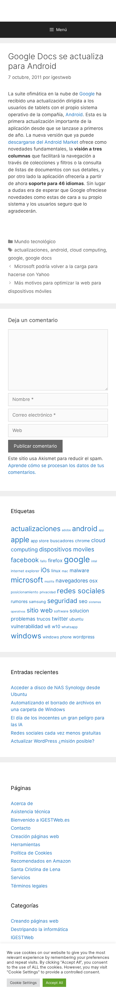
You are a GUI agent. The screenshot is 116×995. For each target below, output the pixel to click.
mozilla (49, 581)
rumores (19, 601)
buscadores (62, 540)
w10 (56, 626)
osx (93, 581)
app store (40, 540)
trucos (43, 619)
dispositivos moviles (66, 549)
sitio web (40, 610)
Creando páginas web (35, 921)
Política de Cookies (31, 853)
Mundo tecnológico (35, 241)
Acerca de (22, 803)
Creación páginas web (35, 836)
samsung (37, 601)
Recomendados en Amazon (41, 861)
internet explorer (25, 571)
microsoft (27, 579)
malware (79, 570)
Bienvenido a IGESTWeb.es (40, 820)
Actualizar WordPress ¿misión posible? (52, 741)
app (101, 530)
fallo (43, 561)
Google (87, 93)
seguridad (62, 601)
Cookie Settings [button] (23, 982)
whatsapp (70, 627)
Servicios (20, 877)
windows (26, 635)
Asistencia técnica (30, 811)
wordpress (83, 636)
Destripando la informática (39, 929)
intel (94, 561)
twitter (60, 618)
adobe (66, 530)
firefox (55, 560)
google (15, 258)
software (61, 611)
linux (55, 570)
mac (65, 571)
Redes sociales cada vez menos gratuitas (56, 733)
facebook (25, 560)
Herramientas (25, 844)
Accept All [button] (54, 982)
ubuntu (76, 619)
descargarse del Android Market (43, 142)
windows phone (57, 637)
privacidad (48, 592)
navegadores (72, 580)
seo (83, 601)
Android (74, 114)
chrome (82, 540)
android (58, 250)
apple (20, 539)
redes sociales (81, 591)
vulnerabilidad (27, 626)
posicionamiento (24, 592)
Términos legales (29, 886)
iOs (45, 570)
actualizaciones (31, 250)
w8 (47, 626)
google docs (38, 258)
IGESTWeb (22, 937)
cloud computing (88, 250)
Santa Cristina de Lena (35, 869)
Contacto (20, 828)
